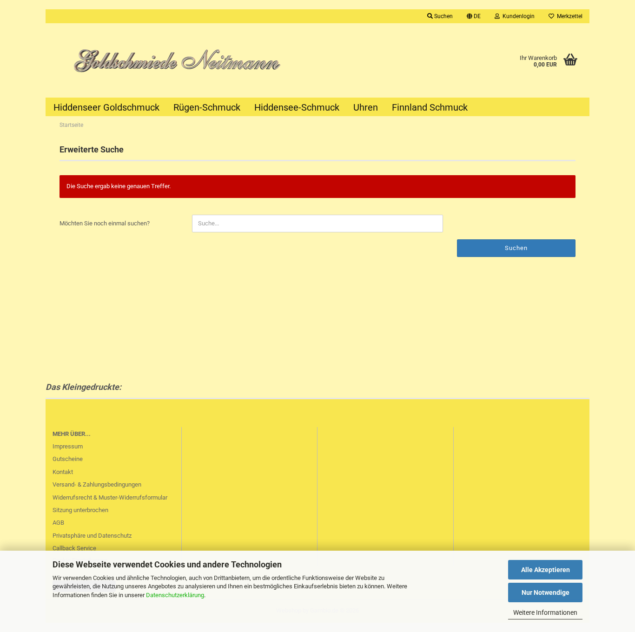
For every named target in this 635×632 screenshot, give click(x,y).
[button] (474, 16)
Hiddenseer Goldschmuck (106, 107)
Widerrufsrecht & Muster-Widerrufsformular (110, 497)
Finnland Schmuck (430, 107)
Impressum (68, 446)
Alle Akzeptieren (545, 569)
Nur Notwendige (545, 592)
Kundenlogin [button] (517, 16)
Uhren (365, 107)
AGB (58, 522)
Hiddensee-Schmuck (296, 107)
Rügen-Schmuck (206, 107)
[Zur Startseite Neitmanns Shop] (182, 60)
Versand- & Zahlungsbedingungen (97, 484)
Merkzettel (568, 16)
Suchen (516, 247)
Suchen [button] (443, 16)
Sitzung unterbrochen (80, 510)
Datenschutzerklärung (175, 595)
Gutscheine (68, 458)
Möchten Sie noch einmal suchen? (105, 223)
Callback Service (74, 548)
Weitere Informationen (545, 612)
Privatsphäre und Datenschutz (92, 535)
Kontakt (63, 471)
